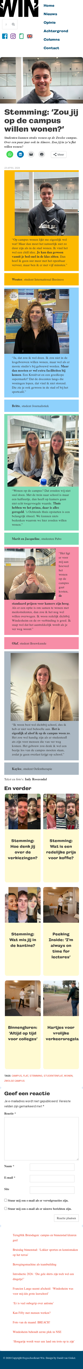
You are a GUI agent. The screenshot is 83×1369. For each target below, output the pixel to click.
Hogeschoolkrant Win (33, 1357)
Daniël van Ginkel (66, 1357)
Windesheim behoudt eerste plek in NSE (37, 1332)
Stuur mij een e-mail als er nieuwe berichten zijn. (40, 1208)
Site (6, 1189)
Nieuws (50, 14)
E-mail (9, 1177)
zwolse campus (14, 1081)
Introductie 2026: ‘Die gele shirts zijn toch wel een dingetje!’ (43, 1276)
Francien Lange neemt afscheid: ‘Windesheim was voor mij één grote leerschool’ (43, 1291)
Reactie (10, 1113)
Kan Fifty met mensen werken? (31, 1313)
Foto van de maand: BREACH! (31, 1322)
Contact (51, 48)
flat (25, 1075)
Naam (9, 1166)
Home (49, 6)
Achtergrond (56, 31)
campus (17, 1075)
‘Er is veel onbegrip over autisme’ (33, 1303)
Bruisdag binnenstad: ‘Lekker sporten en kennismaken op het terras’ (45, 1252)
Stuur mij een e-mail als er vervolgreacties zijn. (38, 1200)
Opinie (50, 23)
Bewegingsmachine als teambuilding (34, 1264)
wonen (68, 1075)
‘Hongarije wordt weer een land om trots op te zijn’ (44, 1341)
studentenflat (53, 1075)
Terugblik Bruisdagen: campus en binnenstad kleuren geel (44, 1237)
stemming (36, 1075)
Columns (52, 40)
